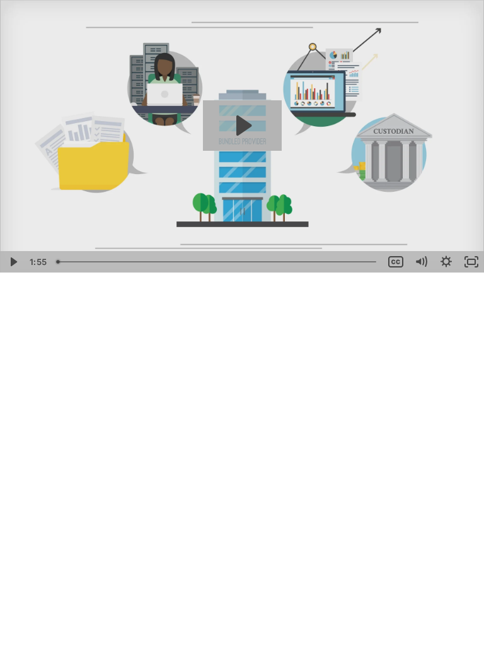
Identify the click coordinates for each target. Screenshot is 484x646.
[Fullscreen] (471, 262)
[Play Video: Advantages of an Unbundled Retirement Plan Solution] (242, 125)
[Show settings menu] (446, 262)
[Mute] (421, 262)
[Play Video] (12, 262)
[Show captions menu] (395, 262)
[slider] (217, 262)
